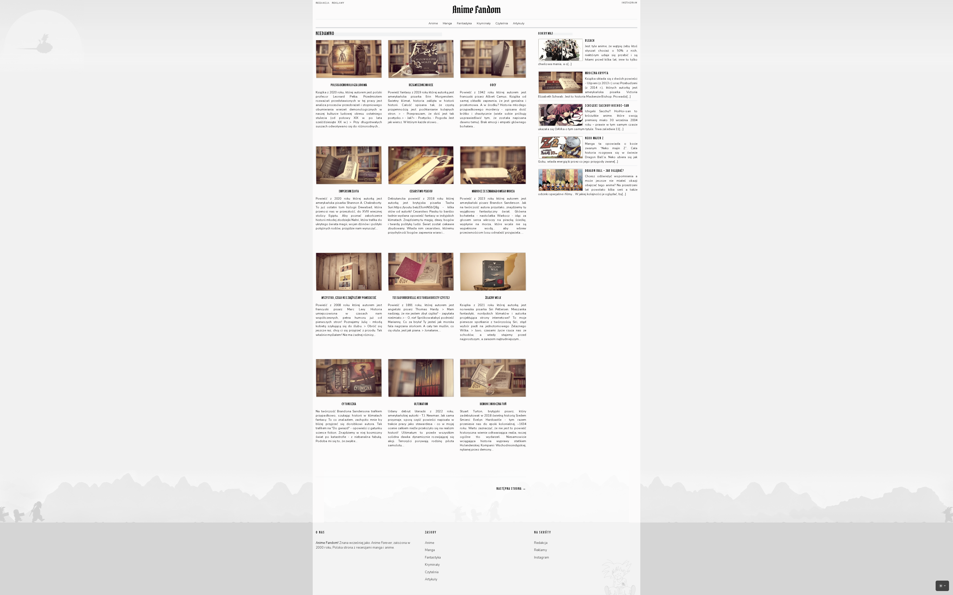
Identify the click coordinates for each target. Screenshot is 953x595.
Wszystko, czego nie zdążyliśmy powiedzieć (348, 298)
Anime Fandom (476, 9)
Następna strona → (511, 488)
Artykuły (518, 23)
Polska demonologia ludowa (349, 85)
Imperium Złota (349, 191)
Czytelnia (502, 23)
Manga (447, 23)
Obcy (493, 85)
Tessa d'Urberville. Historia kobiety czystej (420, 298)
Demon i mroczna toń (493, 404)
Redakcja (323, 2)
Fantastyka (464, 23)
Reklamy (338, 2)
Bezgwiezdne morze (421, 85)
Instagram (629, 2)
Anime (433, 23)
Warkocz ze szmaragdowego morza (493, 191)
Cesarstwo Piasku (420, 191)
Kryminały (484, 23)
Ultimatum (421, 404)
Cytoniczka (348, 404)
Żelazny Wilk (493, 298)
